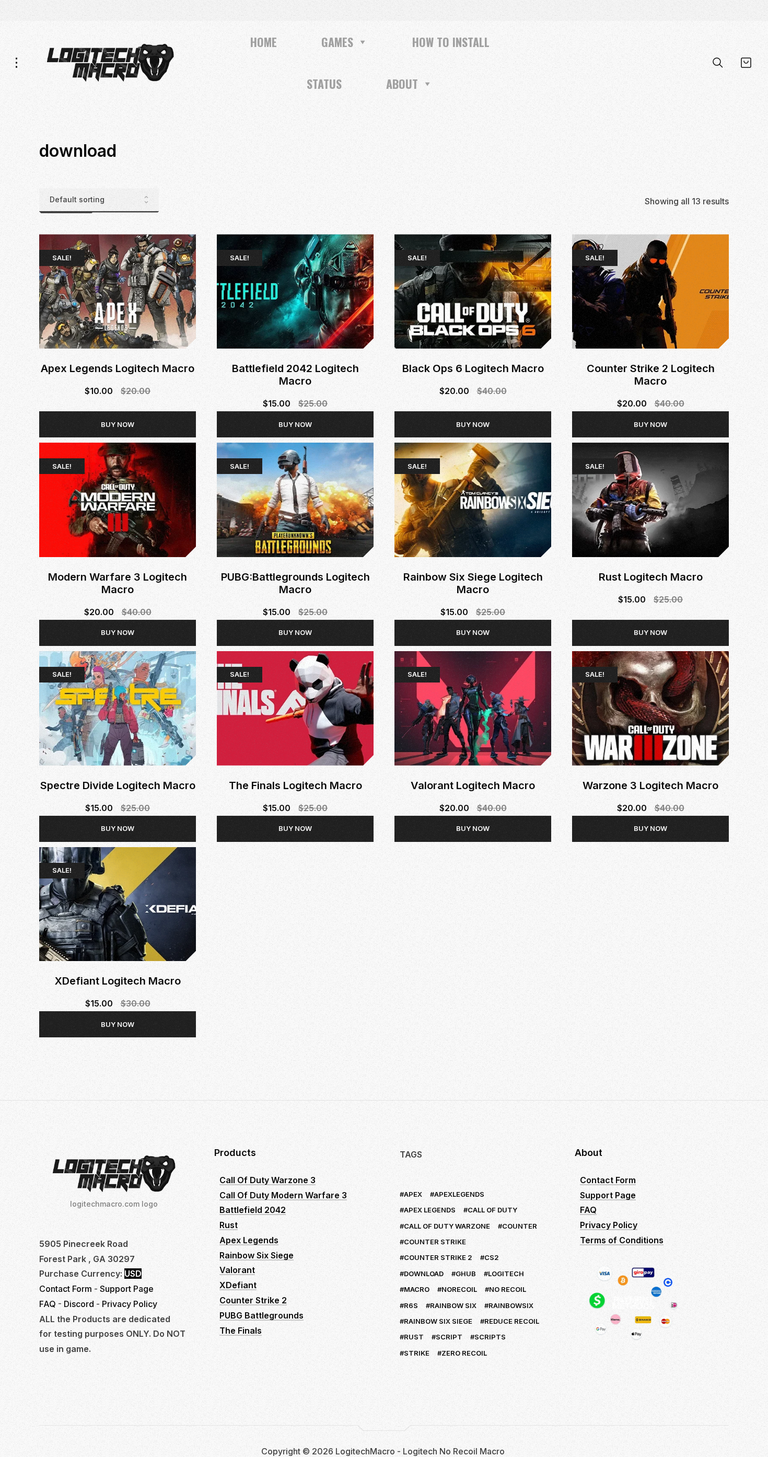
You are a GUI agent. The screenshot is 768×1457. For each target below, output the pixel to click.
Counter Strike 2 (253, 1300)
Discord (79, 1304)
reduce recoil (511, 1321)
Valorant (237, 1270)
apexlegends (459, 1194)
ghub (466, 1273)
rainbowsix (510, 1305)
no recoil (507, 1289)
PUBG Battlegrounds (261, 1315)
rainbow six (453, 1305)
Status (324, 83)
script (449, 1337)
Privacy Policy (129, 1304)
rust (414, 1337)
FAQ (47, 1304)
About (402, 83)
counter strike (435, 1242)
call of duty (492, 1210)
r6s (411, 1305)
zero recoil (464, 1353)
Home (263, 41)
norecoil (459, 1289)
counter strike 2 (438, 1257)
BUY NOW (117, 424)
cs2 (491, 1257)
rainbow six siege (438, 1321)
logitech (506, 1273)
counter (519, 1226)
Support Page (127, 1288)
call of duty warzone (447, 1226)
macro (416, 1289)
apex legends (430, 1210)
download (424, 1273)
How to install (451, 41)
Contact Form (65, 1288)
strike (416, 1353)
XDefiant (238, 1285)
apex (413, 1194)
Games (337, 41)
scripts (490, 1337)
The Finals (240, 1330)
